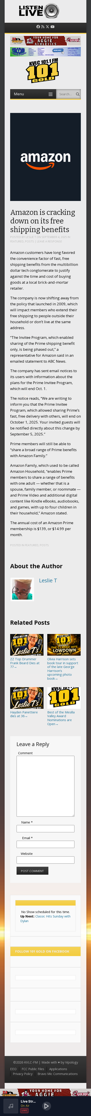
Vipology (71, 1062)
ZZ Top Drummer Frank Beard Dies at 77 (25, 663)
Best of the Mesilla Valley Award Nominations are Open (61, 718)
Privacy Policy (22, 1073)
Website (27, 853)
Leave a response (49, 241)
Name (27, 822)
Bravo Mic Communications (58, 1073)
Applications (58, 1069)
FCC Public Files (33, 1069)
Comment (25, 753)
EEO (13, 1069)
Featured (17, 241)
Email (27, 838)
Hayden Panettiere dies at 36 (24, 714)
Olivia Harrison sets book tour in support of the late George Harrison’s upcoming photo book (62, 669)
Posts (29, 241)
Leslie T (31, 237)
